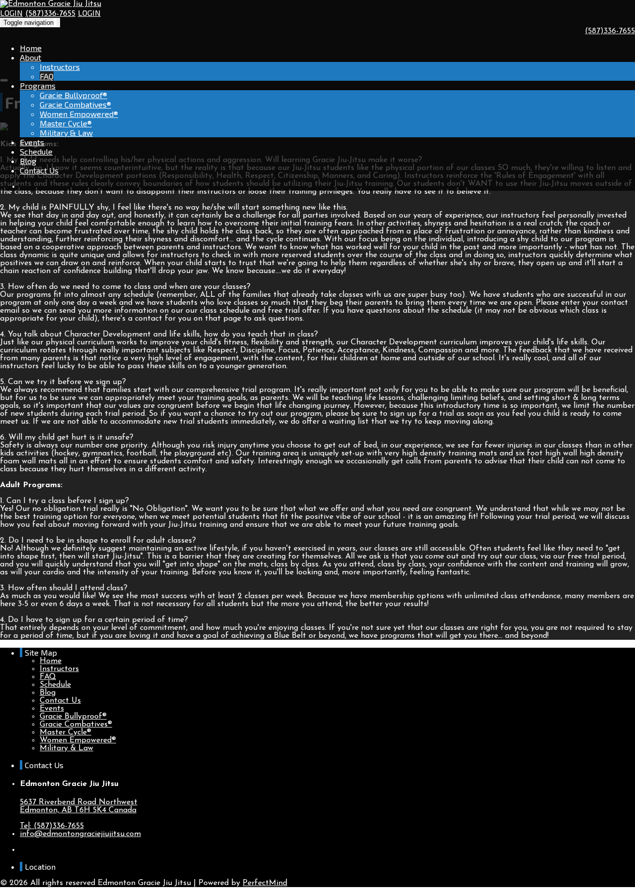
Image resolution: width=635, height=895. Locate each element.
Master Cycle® (66, 123)
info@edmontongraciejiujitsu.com (80, 834)
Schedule (36, 151)
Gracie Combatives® (75, 104)
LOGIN (11, 12)
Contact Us (39, 170)
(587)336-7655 (50, 14)
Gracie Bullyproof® (73, 95)
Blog (28, 161)
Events (32, 142)
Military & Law (66, 132)
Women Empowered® (79, 113)
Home (31, 48)
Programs (38, 85)
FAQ (47, 76)
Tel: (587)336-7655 (52, 826)
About (30, 57)
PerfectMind (265, 883)
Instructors (60, 66)
